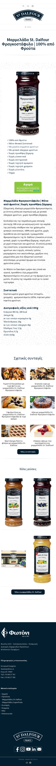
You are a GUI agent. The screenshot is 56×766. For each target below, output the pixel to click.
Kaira (35, 759)
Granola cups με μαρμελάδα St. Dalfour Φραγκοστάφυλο (42, 385)
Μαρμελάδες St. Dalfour (12, 699)
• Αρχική (4, 694)
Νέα (3, 711)
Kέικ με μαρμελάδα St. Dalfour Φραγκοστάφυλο (42, 413)
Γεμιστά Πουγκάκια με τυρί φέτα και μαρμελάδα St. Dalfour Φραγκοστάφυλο (14, 387)
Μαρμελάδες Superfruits (12, 702)
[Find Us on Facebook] (32, 6)
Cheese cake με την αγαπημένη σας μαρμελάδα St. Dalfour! (42, 443)
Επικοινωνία (7, 713)
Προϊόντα (6, 696)
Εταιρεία (5, 708)
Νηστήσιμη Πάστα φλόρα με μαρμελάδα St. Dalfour (14, 443)
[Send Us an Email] (28, 6)
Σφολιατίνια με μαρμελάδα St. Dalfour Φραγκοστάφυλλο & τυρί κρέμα (14, 415)
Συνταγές (6, 705)
